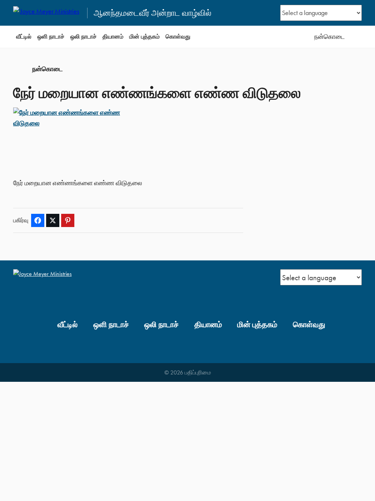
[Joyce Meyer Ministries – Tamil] (47, 12)
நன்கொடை (329, 37)
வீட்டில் (23, 36)
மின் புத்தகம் (144, 36)
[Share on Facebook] (37, 220)
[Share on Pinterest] (67, 220)
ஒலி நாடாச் (83, 36)
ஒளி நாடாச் (50, 36)
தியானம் (113, 36)
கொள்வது (178, 36)
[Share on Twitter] (52, 220)
